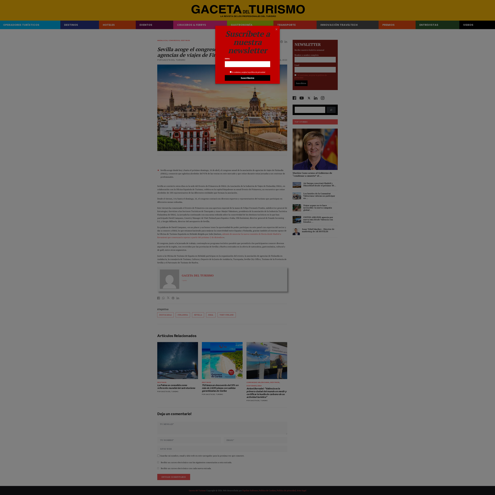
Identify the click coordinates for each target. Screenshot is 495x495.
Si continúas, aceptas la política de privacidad (248, 72)
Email (227, 58)
